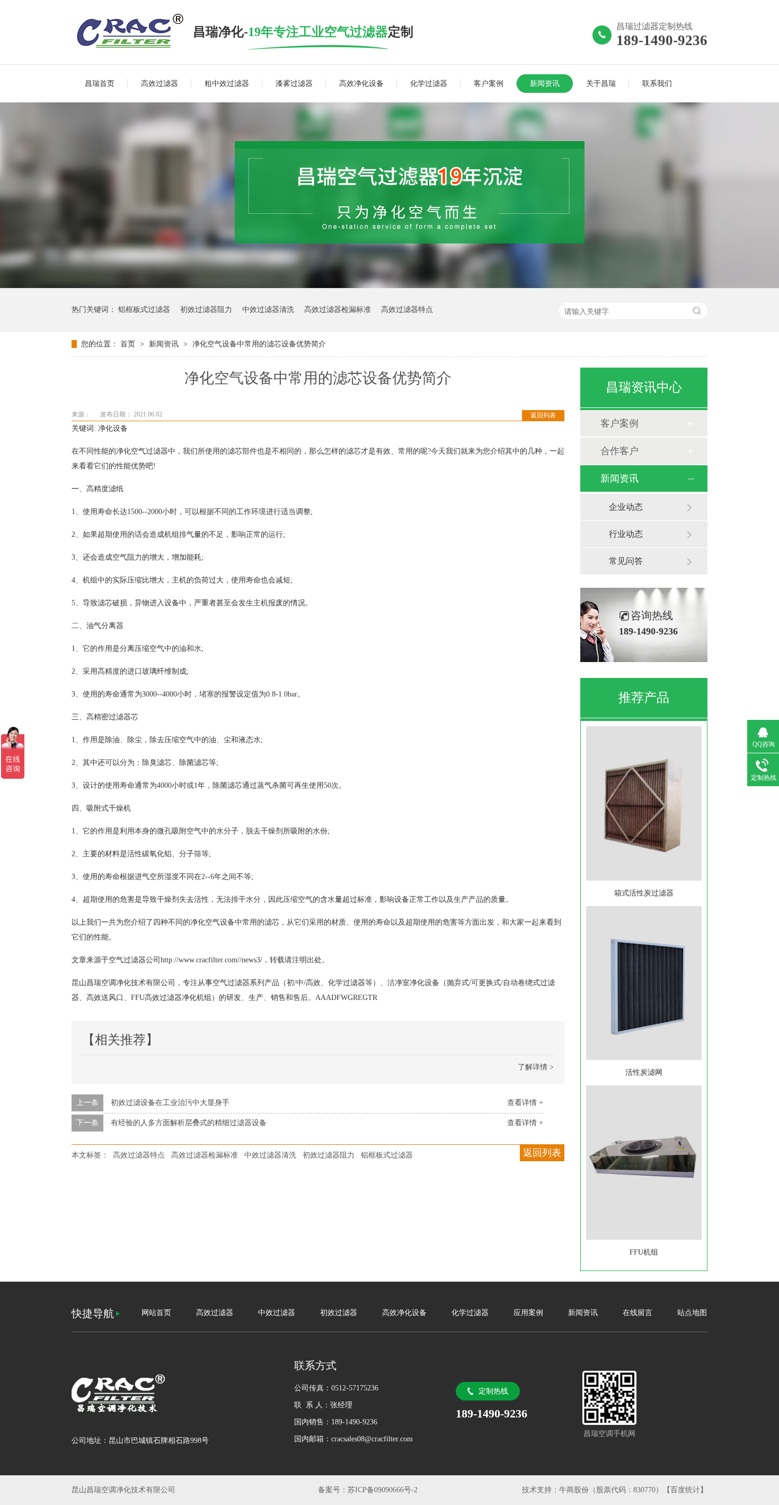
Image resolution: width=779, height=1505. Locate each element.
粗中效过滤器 (227, 84)
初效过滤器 (338, 1313)
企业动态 (626, 506)
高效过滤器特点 (407, 310)
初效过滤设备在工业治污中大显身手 (170, 1103)
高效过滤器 (159, 84)
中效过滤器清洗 (268, 310)
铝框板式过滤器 (144, 310)
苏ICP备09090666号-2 (383, 1490)
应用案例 (528, 1313)
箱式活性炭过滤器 (644, 893)
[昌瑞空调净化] (172, 1393)
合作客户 (619, 451)
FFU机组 (644, 1252)
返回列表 (543, 415)
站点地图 (692, 1313)
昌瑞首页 (99, 84)
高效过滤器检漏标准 (337, 310)
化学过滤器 (428, 84)
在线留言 (637, 1313)
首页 (128, 344)
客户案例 (488, 84)
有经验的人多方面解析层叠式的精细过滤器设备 (189, 1123)
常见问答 (626, 561)
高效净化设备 (361, 84)
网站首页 (156, 1313)
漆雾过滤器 (294, 84)
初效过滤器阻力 (206, 310)
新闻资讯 (545, 84)
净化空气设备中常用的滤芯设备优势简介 (259, 344)
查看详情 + (525, 1103)
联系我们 (657, 84)
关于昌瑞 (601, 84)
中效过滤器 (276, 1313)
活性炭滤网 (643, 1072)
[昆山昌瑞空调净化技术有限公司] (132, 31)
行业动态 (626, 533)
